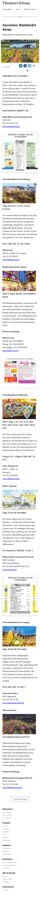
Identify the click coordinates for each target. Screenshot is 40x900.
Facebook (5, 832)
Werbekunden (6, 854)
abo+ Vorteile (6, 818)
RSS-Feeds (6, 840)
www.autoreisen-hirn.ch (13, 702)
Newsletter (5, 829)
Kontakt (5, 876)
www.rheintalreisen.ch (12, 787)
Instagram (5, 837)
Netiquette (5, 882)
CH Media (5, 890)
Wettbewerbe (6, 848)
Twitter (4, 834)
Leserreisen (6, 851)
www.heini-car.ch (10, 350)
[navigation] (6, 9)
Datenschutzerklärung (9, 865)
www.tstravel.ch (9, 569)
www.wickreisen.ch (11, 126)
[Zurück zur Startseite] (16, 3)
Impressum (6, 868)
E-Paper (5, 826)
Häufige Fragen (7, 879)
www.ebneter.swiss (10, 259)
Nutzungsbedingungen (9, 862)
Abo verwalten (7, 815)
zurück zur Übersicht (20, 799)
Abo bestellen (6, 812)
